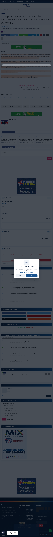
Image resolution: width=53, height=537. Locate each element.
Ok (31, 275)
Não (20, 275)
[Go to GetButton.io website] (3, 535)
